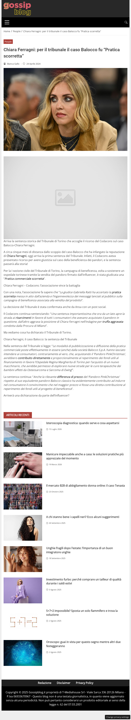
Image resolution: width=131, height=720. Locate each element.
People (8, 41)
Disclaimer (63, 683)
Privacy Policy (84, 683)
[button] (126, 22)
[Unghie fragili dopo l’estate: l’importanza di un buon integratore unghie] (23, 559)
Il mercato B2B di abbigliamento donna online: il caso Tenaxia (85, 485)
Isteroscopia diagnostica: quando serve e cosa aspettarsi (82, 423)
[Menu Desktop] (7, 22)
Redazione (44, 683)
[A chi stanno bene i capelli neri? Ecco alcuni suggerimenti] (23, 528)
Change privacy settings (117, 717)
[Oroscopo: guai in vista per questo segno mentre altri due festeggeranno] (23, 653)
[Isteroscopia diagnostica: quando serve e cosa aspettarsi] (23, 434)
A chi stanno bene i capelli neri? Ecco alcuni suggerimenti (82, 517)
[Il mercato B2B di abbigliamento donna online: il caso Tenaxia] (23, 497)
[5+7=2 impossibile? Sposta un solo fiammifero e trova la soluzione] (23, 622)
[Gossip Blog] (17, 8)
